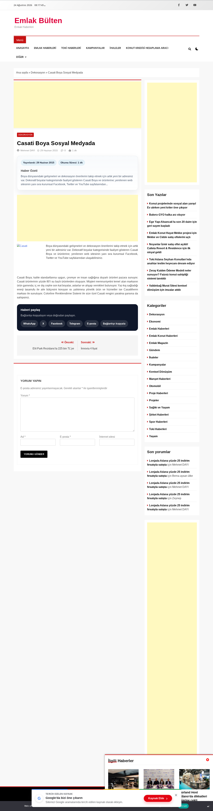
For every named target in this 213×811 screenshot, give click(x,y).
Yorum (25, 395)
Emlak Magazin (158, 342)
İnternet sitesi (107, 436)
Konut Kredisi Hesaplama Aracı (147, 48)
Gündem (154, 350)
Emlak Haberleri (45, 48)
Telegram (74, 323)
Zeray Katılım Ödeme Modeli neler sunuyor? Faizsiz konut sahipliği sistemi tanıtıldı (169, 274)
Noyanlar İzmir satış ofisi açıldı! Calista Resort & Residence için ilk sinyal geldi (168, 248)
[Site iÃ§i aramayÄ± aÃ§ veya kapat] (190, 49)
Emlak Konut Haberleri (163, 335)
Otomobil (155, 385)
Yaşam (153, 436)
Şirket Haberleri (159, 414)
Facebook (56, 323)
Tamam (183, 806)
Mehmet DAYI (27, 150)
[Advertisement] (77, 104)
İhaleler (115, 48)
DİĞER (20, 57)
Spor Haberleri (158, 421)
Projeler (154, 400)
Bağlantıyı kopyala (114, 323)
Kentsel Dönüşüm (160, 371)
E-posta (91, 323)
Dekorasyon (38, 72)
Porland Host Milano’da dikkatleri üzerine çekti (193, 796)
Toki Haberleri (71, 48)
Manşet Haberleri (159, 378)
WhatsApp (29, 323)
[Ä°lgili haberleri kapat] (207, 759)
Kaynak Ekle (158, 798)
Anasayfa (22, 48)
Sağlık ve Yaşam (159, 407)
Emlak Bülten (38, 20)
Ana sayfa (22, 72)
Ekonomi (154, 321)
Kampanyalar (95, 48)
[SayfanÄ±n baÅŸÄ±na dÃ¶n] (208, 806)
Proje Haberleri (158, 393)
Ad (22, 436)
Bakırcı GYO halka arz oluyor (167, 214)
